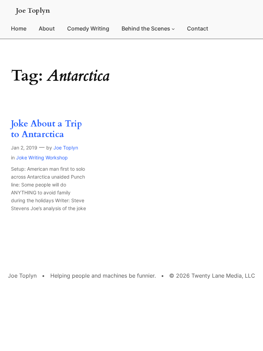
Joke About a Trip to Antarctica (46, 129)
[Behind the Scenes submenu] (173, 29)
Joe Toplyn (33, 10)
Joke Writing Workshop (42, 157)
